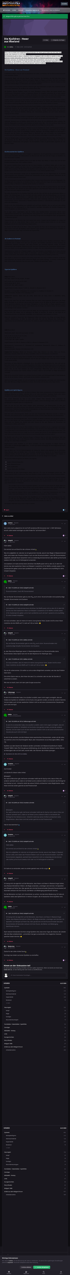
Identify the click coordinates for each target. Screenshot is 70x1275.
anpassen (10, 1262)
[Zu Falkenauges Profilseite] (5, 693)
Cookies (11, 1260)
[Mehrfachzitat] (4, 535)
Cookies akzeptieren (43, 1267)
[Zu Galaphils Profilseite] (5, 541)
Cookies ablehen (26, 1267)
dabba (11, 47)
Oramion (10, 763)
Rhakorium (11, 946)
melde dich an (8, 969)
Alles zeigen (63, 983)
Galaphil (10, 540)
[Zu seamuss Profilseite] (5, 523)
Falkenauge (11, 692)
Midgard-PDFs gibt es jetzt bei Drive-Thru (17, 16)
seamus (10, 523)
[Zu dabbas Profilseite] (5, 47)
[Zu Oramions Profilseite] (5, 764)
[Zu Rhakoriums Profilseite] (5, 947)
